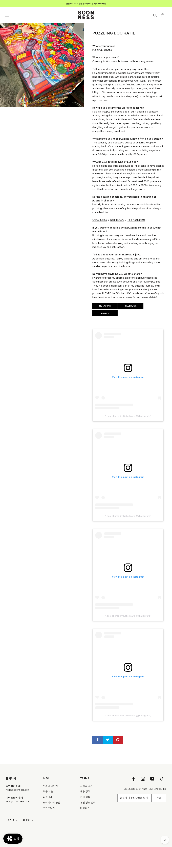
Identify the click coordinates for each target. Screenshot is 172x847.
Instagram (105, 306)
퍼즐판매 (47, 796)
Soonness (97, 281)
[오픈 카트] (162, 15)
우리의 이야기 (50, 785)
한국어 (27, 820)
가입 (159, 797)
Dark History (117, 219)
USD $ (10, 820)
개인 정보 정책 (88, 802)
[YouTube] (152, 778)
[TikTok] (162, 778)
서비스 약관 (86, 785)
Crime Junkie (99, 219)
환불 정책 (85, 796)
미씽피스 (85, 807)
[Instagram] (143, 778)
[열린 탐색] (7, 15)
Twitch (105, 313)
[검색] (155, 15)
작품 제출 (48, 791)
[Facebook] (134, 778)
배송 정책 (85, 791)
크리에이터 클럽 (51, 802)
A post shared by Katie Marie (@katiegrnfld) (128, 416)
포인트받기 (49, 807)
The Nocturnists (136, 219)
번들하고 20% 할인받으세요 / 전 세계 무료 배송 (86, 3)
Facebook (131, 306)
